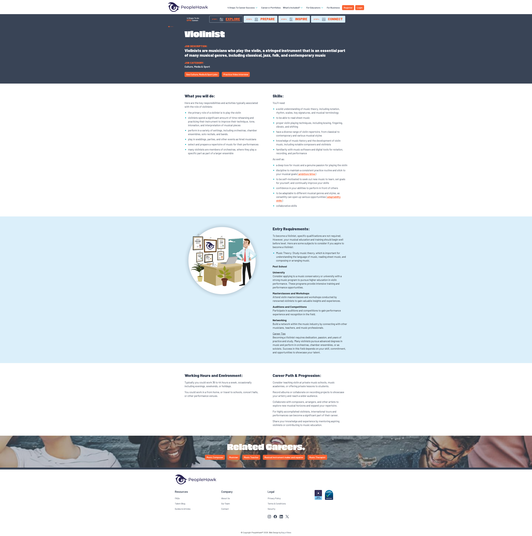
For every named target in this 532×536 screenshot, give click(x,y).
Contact (225, 508)
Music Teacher (251, 457)
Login (359, 7)
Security (271, 508)
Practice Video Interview (235, 74)
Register (348, 7)
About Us (225, 498)
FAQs (177, 498)
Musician (233, 457)
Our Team (225, 503)
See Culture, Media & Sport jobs (202, 74)
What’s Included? (291, 7)
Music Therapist (317, 457)
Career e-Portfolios (271, 7)
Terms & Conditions (277, 503)
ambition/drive (306, 174)
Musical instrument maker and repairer (283, 457)
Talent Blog (180, 503)
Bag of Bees (286, 532)
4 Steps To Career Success (241, 7)
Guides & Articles (182, 508)
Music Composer (215, 457)
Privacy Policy (274, 498)
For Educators (313, 7)
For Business (333, 7)
